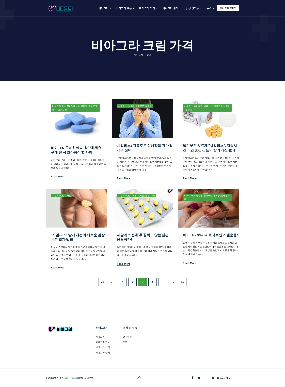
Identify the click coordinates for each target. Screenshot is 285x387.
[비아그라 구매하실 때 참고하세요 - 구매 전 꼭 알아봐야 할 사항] (76, 119)
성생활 (131, 106)
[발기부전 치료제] (208, 118)
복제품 (141, 195)
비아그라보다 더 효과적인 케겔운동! (210, 235)
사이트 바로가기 (228, 8)
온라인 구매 (61, 110)
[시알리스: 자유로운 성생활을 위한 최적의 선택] (142, 118)
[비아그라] (60, 8)
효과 (153, 195)
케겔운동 (198, 195)
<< (102, 282)
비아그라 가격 (147, 8)
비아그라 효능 (124, 8)
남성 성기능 (192, 8)
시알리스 (122, 106)
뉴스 (209, 8)
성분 (147, 195)
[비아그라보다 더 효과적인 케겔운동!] (208, 207)
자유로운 (140, 106)
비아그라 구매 (170, 8)
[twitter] (199, 378)
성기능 (216, 195)
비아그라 (103, 8)
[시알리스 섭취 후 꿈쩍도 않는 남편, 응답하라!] (142, 207)
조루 (125, 342)
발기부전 (198, 106)
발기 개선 (208, 106)
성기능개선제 (73, 106)
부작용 (84, 106)
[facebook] (192, 378)
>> (182, 282)
